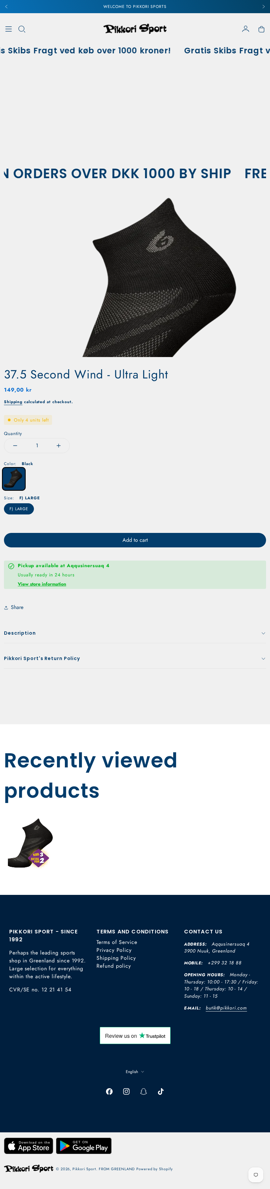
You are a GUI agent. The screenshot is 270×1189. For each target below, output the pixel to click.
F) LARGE (19, 509)
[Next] (263, 7)
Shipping (13, 402)
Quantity (13, 433)
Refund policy (113, 966)
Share (17, 607)
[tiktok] (160, 1091)
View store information (42, 584)
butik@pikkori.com (226, 1008)
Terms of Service (116, 942)
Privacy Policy (114, 950)
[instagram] (126, 1091)
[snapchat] (143, 1091)
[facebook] (109, 1091)
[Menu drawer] (8, 29)
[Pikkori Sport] (135, 29)
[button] (21, 29)
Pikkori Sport (84, 1169)
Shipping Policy (116, 958)
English (132, 1071)
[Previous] (7, 7)
